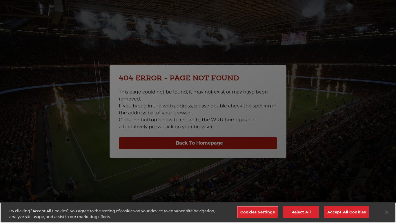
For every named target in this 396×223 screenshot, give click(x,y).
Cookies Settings (257, 212)
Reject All (301, 212)
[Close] (386, 212)
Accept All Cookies (346, 212)
